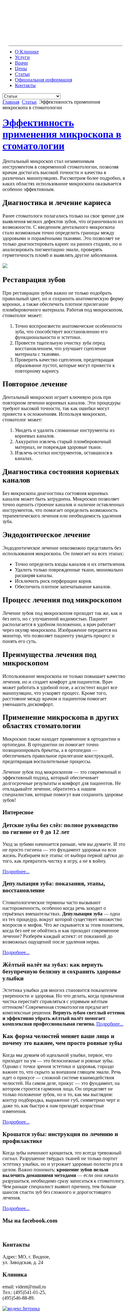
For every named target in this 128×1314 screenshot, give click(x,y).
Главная (10, 102)
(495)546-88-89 (105, 40)
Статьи (22, 74)
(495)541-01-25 (71, 40)
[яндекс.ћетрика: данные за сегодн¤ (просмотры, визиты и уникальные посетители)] (21, 1309)
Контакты (25, 85)
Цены (21, 68)
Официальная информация (43, 79)
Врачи (21, 63)
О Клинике (27, 51)
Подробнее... (16, 871)
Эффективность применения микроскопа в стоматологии (61, 134)
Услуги (22, 57)
